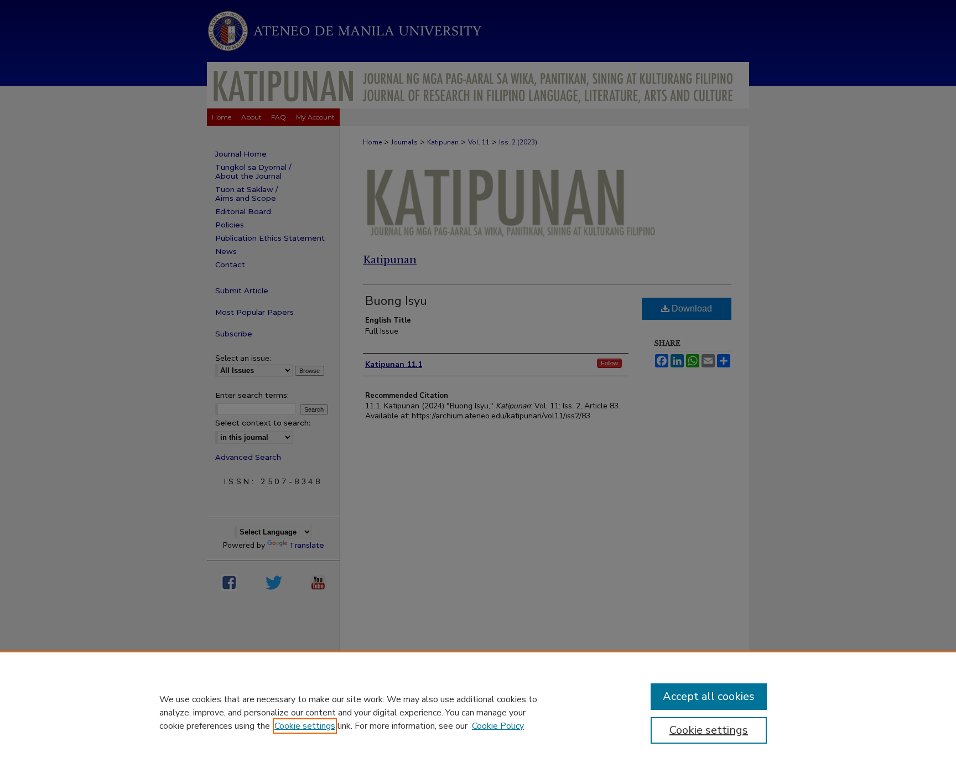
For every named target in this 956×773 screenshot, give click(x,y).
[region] (478, 712)
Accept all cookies (709, 696)
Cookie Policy (498, 726)
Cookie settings (304, 726)
